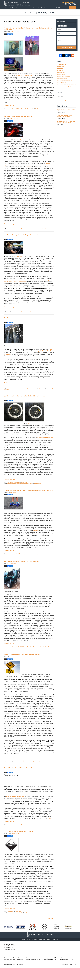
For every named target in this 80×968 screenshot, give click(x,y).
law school (9, 109)
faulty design (24, 483)
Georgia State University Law (24, 75)
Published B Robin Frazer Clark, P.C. (68, 3)
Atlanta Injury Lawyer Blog (17, 3)
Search (66, 100)
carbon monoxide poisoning (16, 483)
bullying (60, 70)
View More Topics (61, 88)
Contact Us (72, 7)
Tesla (40, 311)
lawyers (12, 109)
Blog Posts (55, 939)
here (49, 818)
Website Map (41, 939)
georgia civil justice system (32, 388)
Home (6, 7)
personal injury (18, 647)
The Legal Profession (23, 387)
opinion (28, 166)
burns (8, 912)
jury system (48, 388)
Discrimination (62, 78)
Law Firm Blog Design (69, 964)
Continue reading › (9, 105)
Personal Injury (24, 108)
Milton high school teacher (35, 424)
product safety (30, 483)
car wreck (12, 311)
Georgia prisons (61, 82)
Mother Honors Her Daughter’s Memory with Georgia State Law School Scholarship (28, 29)
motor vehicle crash (16, 761)
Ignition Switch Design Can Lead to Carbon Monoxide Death (24, 396)
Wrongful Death (38, 108)
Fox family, (36, 530)
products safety (30, 554)
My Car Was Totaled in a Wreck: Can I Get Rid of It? (21, 561)
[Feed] (72, 55)
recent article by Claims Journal (15, 796)
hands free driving (18, 311)
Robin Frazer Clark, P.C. (18, 964)
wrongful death (29, 109)
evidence (13, 647)
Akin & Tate (7, 354)
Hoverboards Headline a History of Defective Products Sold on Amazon (28, 490)
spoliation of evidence (33, 647)
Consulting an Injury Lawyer (47, 7)
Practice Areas (28, 7)
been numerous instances (28, 445)
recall (43, 761)
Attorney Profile (19, 7)
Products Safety (30, 108)
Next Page (50, 918)
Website (12, 7)
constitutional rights (11, 388)
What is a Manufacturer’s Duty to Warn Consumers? (22, 655)
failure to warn (9, 761)
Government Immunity (38, 385)
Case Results (36, 7)
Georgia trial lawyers (41, 388)
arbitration (60, 66)
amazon (8, 554)
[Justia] (69, 55)
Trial (40, 310)
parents (15, 109)
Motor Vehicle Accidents (16, 108)
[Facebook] (60, 55)
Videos (66, 7)
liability (29, 311)
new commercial (18, 256)
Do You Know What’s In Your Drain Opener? (19, 831)
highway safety (25, 311)
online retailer (17, 554)
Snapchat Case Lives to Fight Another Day (18, 116)
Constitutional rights (17, 385)
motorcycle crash (24, 761)
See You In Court (9, 318)
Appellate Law (10, 226)
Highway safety (20, 226)
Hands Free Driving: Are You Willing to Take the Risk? (22, 235)
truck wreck (45, 311)
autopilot (8, 311)
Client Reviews (59, 7)
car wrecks (10, 108)
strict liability (37, 554)
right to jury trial (16, 387)
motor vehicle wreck (35, 311)
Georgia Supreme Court (11, 228)
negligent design (19, 228)
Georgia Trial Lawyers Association (27, 385)
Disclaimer (34, 939)
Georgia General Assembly (64, 80)
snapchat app (32, 228)
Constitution (61, 74)
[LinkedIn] (66, 55)
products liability (21, 109)
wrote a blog (18, 140)
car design (9, 483)
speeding (44, 228)
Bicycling (60, 68)
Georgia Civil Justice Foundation (21, 388)
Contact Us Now (67, 47)
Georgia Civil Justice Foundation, (45, 351)
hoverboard (12, 554)
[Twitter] (63, 55)
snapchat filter (37, 228)
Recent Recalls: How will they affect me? (18, 768)
